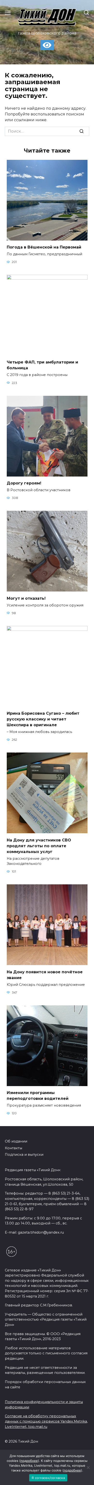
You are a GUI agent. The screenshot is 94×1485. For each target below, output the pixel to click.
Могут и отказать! (26, 598)
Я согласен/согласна (48, 1478)
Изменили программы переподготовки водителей (37, 1095)
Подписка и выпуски (24, 1154)
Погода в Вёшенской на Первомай (44, 247)
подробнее (29, 1461)
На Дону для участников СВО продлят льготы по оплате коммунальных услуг (39, 846)
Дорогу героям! (24, 483)
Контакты (13, 1148)
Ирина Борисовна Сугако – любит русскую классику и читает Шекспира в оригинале (43, 719)
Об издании (16, 1141)
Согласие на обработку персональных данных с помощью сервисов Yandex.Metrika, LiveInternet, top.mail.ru (46, 1421)
